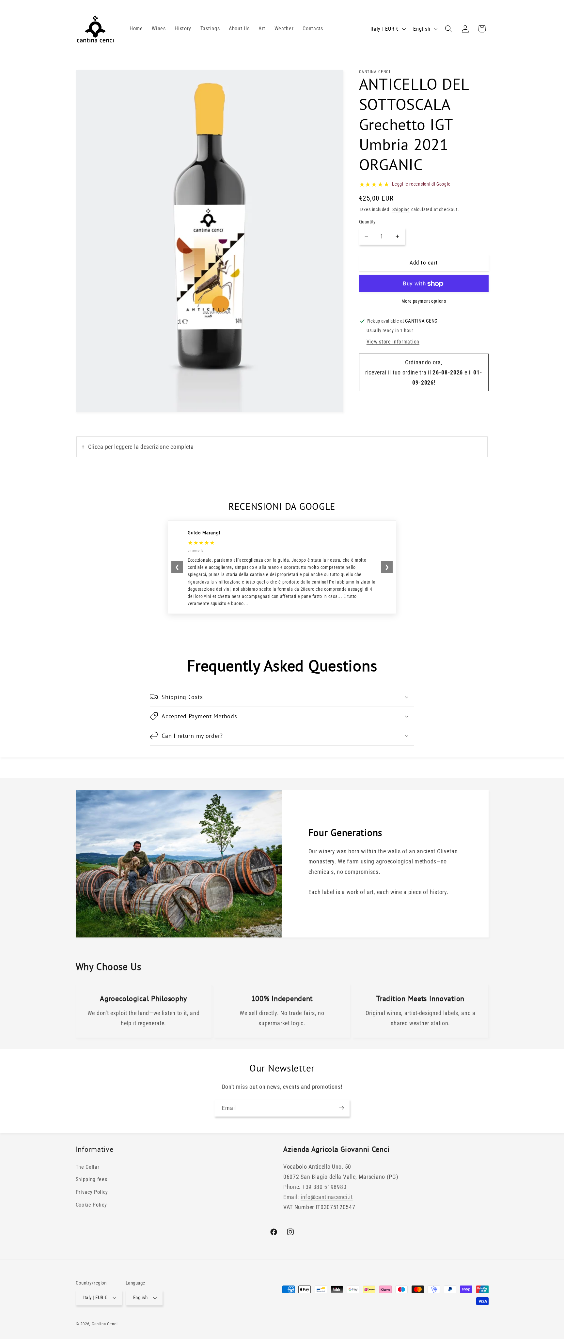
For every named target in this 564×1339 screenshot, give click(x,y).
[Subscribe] (341, 1108)
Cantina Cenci (105, 1323)
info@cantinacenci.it (327, 1197)
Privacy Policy (92, 1192)
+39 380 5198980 (324, 1187)
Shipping (401, 209)
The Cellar (88, 1167)
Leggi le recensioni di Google (421, 184)
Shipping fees (91, 1180)
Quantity (367, 222)
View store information (393, 342)
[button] (448, 29)
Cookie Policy (91, 1205)
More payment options (423, 301)
